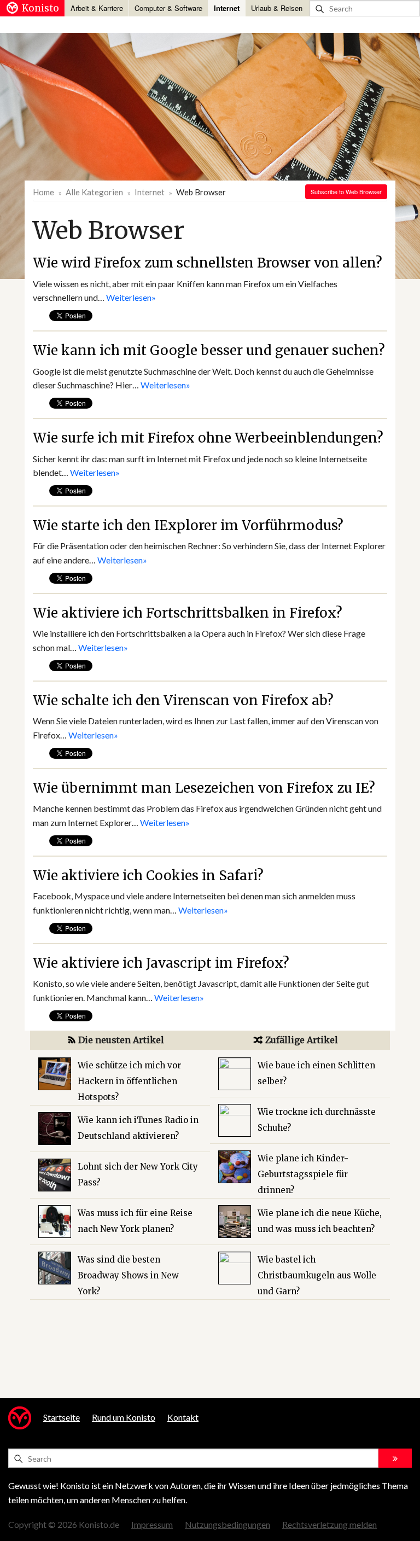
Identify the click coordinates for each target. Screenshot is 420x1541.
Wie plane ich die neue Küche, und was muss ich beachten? (320, 1221)
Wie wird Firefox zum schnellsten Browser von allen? (207, 262)
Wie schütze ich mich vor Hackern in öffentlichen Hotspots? (129, 1081)
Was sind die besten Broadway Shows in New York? (128, 1275)
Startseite (61, 1417)
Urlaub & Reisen (276, 8)
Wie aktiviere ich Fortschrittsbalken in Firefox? (187, 612)
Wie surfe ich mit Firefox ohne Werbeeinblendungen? (208, 437)
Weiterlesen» (131, 297)
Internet (227, 8)
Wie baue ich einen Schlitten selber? (316, 1073)
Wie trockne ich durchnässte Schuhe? (317, 1120)
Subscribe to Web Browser (346, 191)
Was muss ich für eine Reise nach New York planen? (135, 1221)
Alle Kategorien (94, 192)
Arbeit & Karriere (97, 8)
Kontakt (183, 1417)
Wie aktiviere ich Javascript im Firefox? (161, 963)
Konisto (40, 8)
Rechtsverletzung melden (329, 1524)
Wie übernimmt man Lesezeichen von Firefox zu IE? (204, 788)
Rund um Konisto (123, 1417)
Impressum (152, 1524)
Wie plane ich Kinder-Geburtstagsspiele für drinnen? (303, 1174)
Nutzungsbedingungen (227, 1524)
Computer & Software (168, 8)
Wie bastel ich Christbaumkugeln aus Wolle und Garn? (317, 1275)
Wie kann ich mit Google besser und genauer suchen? (209, 350)
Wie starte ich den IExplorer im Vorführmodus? (188, 525)
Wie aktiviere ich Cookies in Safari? (148, 875)
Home (43, 192)
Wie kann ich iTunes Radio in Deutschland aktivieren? (138, 1128)
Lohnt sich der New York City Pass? (138, 1174)
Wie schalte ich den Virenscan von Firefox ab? (183, 700)
